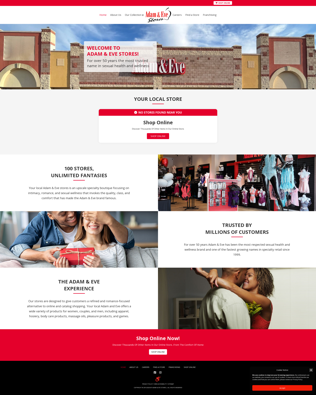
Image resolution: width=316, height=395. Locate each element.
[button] (311, 370)
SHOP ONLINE (158, 136)
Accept (282, 388)
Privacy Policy (297, 379)
